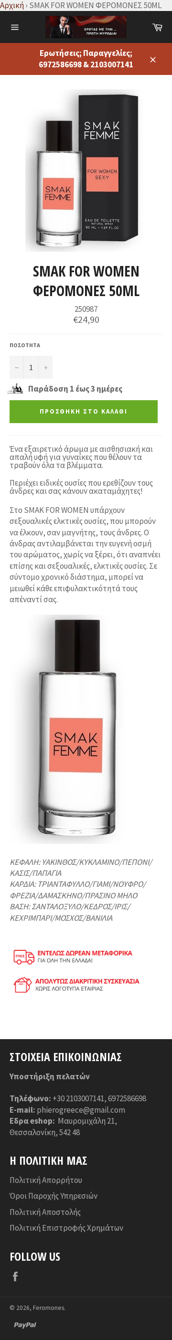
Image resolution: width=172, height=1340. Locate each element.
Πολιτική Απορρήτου (46, 1180)
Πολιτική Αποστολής (45, 1212)
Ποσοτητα (25, 345)
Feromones (48, 1308)
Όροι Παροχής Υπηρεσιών (53, 1196)
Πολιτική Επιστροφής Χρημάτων (66, 1228)
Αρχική (12, 5)
